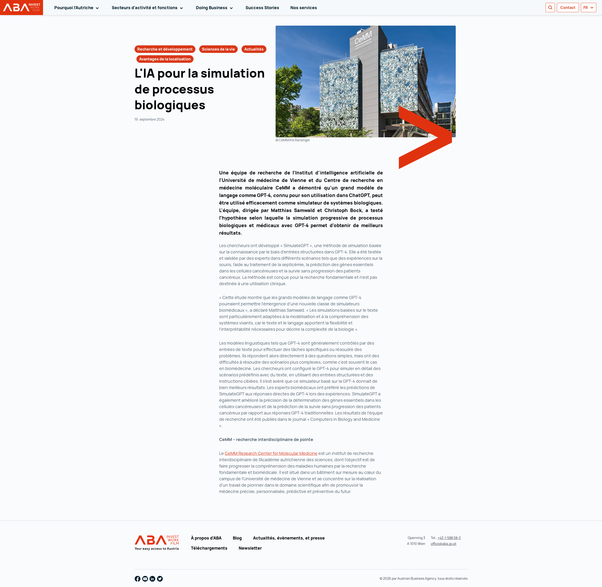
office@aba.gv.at (443, 543)
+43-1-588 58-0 (449, 538)
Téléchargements (209, 548)
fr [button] (586, 7)
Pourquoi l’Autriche (77, 7)
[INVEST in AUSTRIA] (157, 543)
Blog (237, 538)
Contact (567, 7)
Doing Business (215, 7)
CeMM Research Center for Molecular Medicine (271, 453)
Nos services (303, 7)
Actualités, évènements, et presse (289, 538)
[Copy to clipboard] (211, 106)
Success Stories (262, 7)
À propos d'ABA (206, 538)
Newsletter (250, 548)
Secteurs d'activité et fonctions (148, 7)
